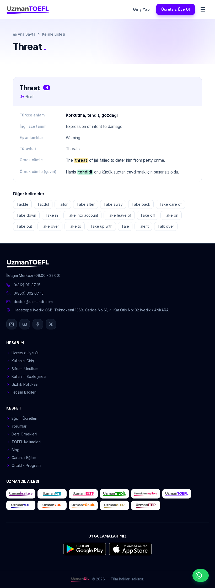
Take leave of (119, 215)
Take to (74, 226)
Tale (125, 226)
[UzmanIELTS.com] (83, 494)
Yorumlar (19, 426)
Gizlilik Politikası (25, 384)
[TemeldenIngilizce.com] (145, 494)
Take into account (82, 215)
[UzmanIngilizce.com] (20, 494)
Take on (171, 215)
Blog (15, 449)
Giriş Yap (141, 9)
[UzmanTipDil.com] (114, 494)
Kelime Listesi (53, 34)
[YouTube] (24, 324)
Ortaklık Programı (26, 465)
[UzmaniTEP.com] (145, 505)
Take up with (101, 226)
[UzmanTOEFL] (27, 9)
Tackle (22, 204)
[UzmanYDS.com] (52, 505)
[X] (51, 324)
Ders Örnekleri (24, 434)
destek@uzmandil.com (33, 301)
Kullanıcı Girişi (23, 361)
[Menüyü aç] (203, 9)
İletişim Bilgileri (24, 392)
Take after (86, 204)
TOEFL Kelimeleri (26, 442)
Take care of (170, 204)
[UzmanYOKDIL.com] (83, 505)
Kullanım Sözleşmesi (29, 376)
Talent (143, 226)
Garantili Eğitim (24, 457)
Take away (113, 204)
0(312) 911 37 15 (27, 285)
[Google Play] (84, 549)
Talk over (166, 226)
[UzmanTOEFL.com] (176, 494)
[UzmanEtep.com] (114, 505)
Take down (26, 215)
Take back (141, 204)
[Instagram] (11, 324)
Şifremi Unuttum (25, 368)
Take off (147, 215)
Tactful (43, 204)
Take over (50, 226)
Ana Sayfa (26, 34)
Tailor (63, 204)
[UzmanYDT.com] (20, 505)
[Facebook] (38, 324)
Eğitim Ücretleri (24, 418)
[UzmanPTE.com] (52, 494)
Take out (24, 226)
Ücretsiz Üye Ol (175, 9)
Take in (51, 215)
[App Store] (130, 549)
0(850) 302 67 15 (29, 293)
